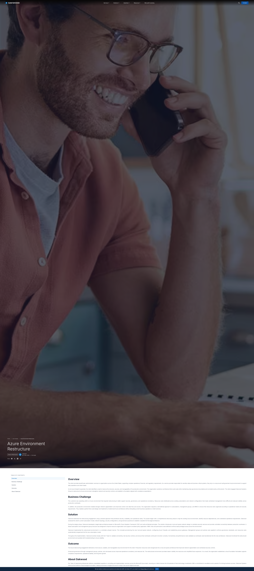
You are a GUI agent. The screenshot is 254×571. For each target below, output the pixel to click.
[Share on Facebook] (12, 459)
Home (8, 438)
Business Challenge (17, 481)
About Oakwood (16, 491)
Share (8, 458)
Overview (14, 478)
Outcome (14, 488)
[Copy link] (20, 459)
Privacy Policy (144, 569)
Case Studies (15, 438)
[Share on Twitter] (15, 459)
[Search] (239, 3)
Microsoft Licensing (149, 3)
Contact (245, 3)
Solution (14, 485)
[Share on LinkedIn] (18, 459)
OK (157, 569)
